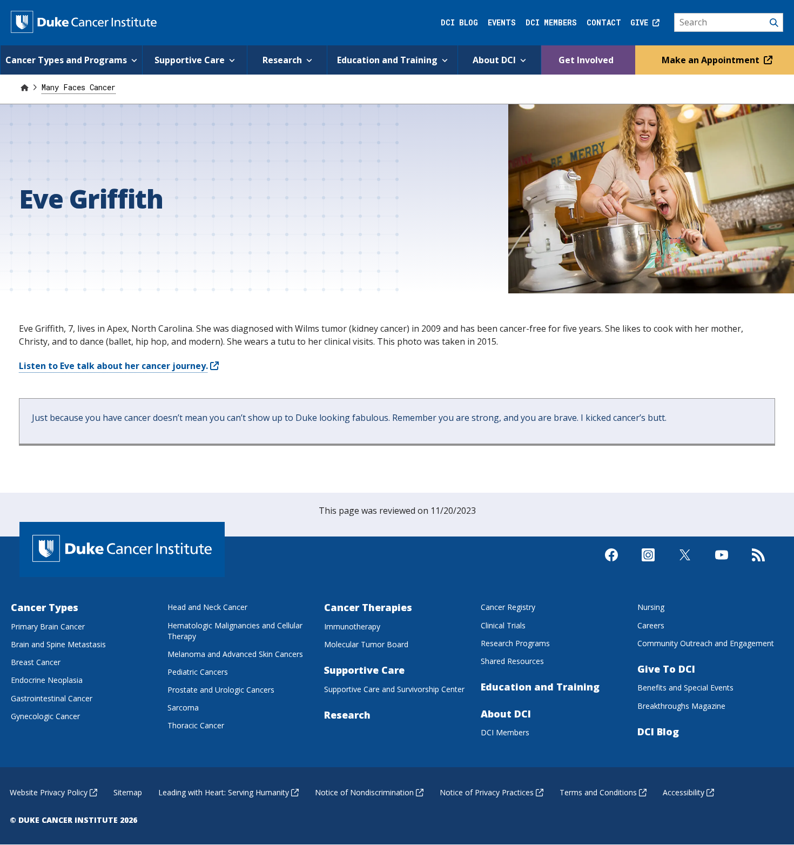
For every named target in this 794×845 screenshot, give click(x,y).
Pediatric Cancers (197, 672)
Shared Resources (512, 661)
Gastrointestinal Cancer (51, 698)
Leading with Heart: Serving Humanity (223, 792)
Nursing (650, 607)
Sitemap (127, 792)
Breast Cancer (35, 662)
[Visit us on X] (684, 564)
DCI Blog (459, 22)
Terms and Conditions (598, 792)
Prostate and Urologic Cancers (220, 690)
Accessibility (683, 792)
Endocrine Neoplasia (47, 680)
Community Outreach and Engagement (705, 643)
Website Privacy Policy (49, 792)
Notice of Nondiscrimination (364, 792)
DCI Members (551, 22)
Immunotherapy (352, 626)
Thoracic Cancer (195, 725)
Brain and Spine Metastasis (58, 644)
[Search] (729, 22)
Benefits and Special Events (685, 687)
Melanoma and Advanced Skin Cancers (235, 654)
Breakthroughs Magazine (681, 706)
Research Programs (515, 643)
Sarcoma (183, 707)
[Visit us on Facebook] (611, 564)
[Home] (24, 87)
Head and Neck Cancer (207, 607)
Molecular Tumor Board (366, 644)
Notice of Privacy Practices (487, 792)
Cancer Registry (508, 607)
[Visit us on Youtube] (721, 564)
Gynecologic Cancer (45, 716)
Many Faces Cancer (79, 87)
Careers (650, 625)
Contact (604, 22)
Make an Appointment (712, 60)
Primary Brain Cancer (48, 626)
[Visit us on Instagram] (648, 564)
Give (641, 22)
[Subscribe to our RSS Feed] (758, 564)
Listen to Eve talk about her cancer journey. (113, 366)
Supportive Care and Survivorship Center (394, 689)
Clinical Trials (503, 625)
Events (502, 22)
